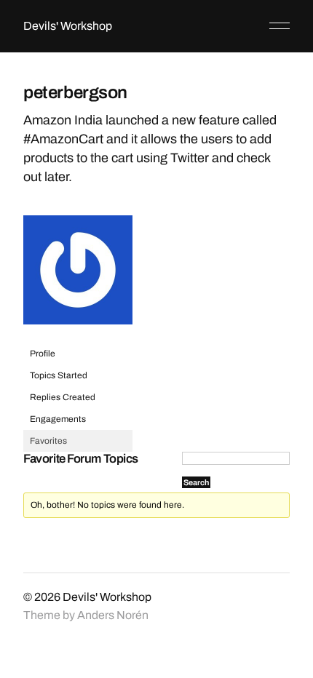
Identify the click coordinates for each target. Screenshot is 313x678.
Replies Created (62, 397)
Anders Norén (112, 615)
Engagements (58, 419)
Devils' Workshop (67, 26)
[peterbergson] (77, 336)
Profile (42, 353)
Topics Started (58, 375)
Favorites (48, 441)
